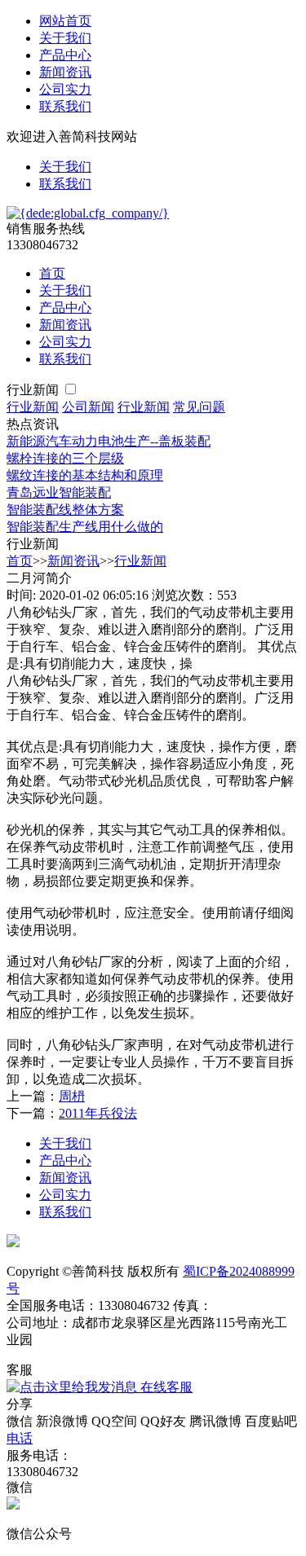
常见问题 (199, 407)
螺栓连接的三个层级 (65, 458)
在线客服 (165, 1387)
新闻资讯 (65, 72)
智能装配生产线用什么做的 (85, 527)
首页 (52, 273)
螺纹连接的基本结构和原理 (85, 475)
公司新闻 (88, 407)
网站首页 (65, 21)
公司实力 (65, 89)
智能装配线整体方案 (65, 509)
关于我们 (65, 38)
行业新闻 (34, 390)
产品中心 (65, 55)
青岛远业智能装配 (59, 492)
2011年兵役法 (98, 1113)
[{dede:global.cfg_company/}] (88, 213)
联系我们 (65, 106)
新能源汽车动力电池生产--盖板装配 (109, 441)
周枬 (72, 1096)
